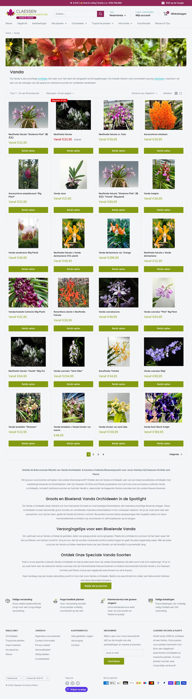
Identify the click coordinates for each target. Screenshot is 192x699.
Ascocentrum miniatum (155, 134)
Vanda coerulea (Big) (154, 371)
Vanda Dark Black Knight (156, 427)
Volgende (174, 454)
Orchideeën (78, 23)
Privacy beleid (42, 645)
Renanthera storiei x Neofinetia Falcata (69, 313)
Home (8, 33)
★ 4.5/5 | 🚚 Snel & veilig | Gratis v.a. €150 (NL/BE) (96, 3)
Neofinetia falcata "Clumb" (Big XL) (27, 371)
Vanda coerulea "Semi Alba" (68, 371)
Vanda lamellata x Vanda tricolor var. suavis (72, 428)
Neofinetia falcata (63, 134)
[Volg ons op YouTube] (78, 683)
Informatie (123, 23)
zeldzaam (159, 78)
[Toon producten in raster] (176, 93)
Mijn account (143, 15)
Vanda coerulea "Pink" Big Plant (160, 311)
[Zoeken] (100, 14)
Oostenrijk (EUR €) (35, 678)
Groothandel (143, 23)
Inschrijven (114, 661)
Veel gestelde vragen (82, 636)
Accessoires (12, 649)
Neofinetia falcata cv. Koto (112, 134)
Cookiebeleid (42, 658)
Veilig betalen (42, 654)
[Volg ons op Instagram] (72, 683)
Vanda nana (60, 193)
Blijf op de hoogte (175, 3)
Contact (75, 645)
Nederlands (12, 678)
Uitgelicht (22, 23)
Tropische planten (101, 23)
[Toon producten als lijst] (180, 93)
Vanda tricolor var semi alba (113, 427)
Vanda (17, 33)
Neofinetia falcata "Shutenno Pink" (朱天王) (28, 136)
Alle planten (57, 23)
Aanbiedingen (39, 23)
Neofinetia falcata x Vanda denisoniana (157, 254)
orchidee (42, 78)
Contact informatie (45, 640)
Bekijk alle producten (96, 585)
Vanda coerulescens (109, 311)
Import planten (13, 645)
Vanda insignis (151, 193)
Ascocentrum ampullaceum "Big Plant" (25, 195)
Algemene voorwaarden (47, 636)
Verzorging (77, 640)
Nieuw (9, 23)
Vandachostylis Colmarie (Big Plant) (27, 311)
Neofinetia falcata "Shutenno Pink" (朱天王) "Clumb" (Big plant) (118, 195)
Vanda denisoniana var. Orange (115, 252)
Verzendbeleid (42, 649)
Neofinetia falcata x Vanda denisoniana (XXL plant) (67, 254)
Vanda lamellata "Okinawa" (23, 427)
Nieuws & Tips (162, 23)
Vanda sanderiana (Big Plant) (23, 252)
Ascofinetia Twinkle (109, 371)
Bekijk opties (28, 150)
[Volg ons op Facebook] (67, 683)
